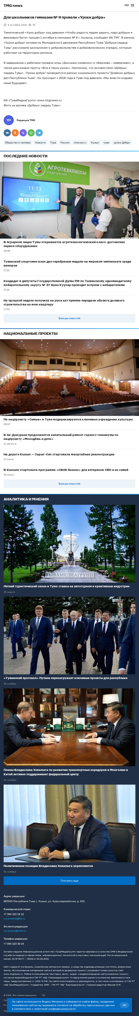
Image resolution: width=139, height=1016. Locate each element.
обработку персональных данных (94, 1005)
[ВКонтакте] (7, 132)
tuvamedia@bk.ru (14, 918)
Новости (40, 142)
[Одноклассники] (15, 132)
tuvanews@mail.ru (15, 930)
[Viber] (23, 132)
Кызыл (95, 142)
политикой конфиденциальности (55, 1008)
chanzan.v (80, 142)
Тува (53, 142)
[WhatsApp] (31, 132)
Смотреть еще (69, 880)
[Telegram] (39, 132)
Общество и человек (18, 142)
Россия (65, 142)
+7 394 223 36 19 (14, 943)
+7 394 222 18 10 (14, 914)
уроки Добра (122, 142)
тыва (106, 142)
